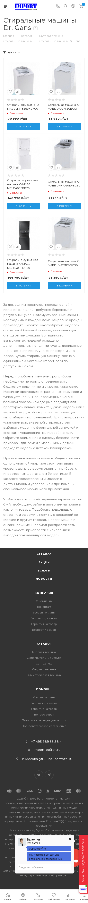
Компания (44, 592)
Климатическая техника (44, 675)
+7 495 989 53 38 (45, 741)
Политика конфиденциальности (44, 720)
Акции (44, 562)
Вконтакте (38, 774)
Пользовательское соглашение (44, 726)
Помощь (44, 689)
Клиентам (44, 606)
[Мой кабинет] (73, 6)
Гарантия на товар (44, 624)
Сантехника (44, 663)
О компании (44, 601)
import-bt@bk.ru (47, 750)
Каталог (44, 554)
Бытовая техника (44, 652)
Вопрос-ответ (44, 714)
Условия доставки (44, 618)
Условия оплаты (44, 612)
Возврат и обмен (44, 629)
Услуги (44, 570)
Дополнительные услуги (44, 657)
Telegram (49, 774)
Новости (44, 578)
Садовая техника (44, 669)
